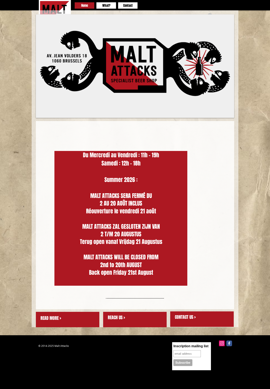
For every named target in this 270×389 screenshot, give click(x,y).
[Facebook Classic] (229, 343)
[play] (225, 114)
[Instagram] (222, 343)
